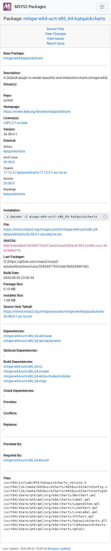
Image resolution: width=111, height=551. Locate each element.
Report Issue (55, 43)
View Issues (55, 39)
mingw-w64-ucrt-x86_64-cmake (26, 371)
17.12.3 (9, 172)
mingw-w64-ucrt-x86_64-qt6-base (28, 336)
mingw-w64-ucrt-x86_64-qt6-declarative (32, 341)
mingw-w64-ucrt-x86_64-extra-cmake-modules (37, 376)
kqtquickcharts (14, 151)
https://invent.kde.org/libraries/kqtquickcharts (37, 112)
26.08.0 (9, 162)
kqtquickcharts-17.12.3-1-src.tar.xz (42, 172)
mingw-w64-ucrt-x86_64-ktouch (26, 460)
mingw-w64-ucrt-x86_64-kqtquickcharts (64, 18)
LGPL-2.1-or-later (15, 123)
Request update (59, 548)
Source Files (55, 29)
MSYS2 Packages (29, 6)
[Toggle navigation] (102, 7)
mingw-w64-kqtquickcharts (23, 58)
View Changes (55, 34)
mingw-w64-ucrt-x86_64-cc (23, 366)
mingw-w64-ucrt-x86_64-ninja (25, 381)
